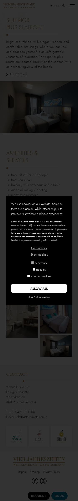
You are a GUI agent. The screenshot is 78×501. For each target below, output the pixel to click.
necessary (41, 263)
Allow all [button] (39, 288)
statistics (41, 269)
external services (41, 276)
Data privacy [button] (39, 248)
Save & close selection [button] (39, 297)
